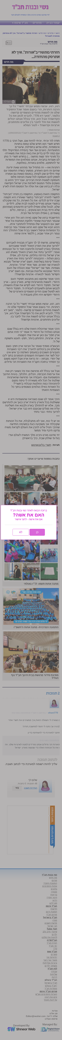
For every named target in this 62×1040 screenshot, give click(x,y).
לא (20, 532)
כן (37, 532)
